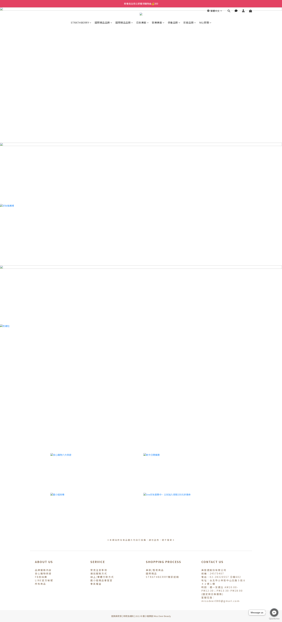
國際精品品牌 (102, 22)
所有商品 (40, 583)
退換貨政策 (116, 616)
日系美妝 (141, 22)
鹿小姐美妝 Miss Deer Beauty (157, 616)
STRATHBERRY (80, 22)
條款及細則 (128, 616)
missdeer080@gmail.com (220, 601)
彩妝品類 (188, 22)
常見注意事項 (98, 570)
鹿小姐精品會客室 (101, 580)
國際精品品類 (123, 22)
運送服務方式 (98, 573)
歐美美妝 (157, 22)
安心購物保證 (43, 573)
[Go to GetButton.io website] (274, 619)
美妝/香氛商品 (155, 570)
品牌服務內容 (43, 570)
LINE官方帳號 (44, 580)
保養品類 (173, 22)
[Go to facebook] (274, 612)
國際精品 (151, 573)
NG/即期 (204, 22)
